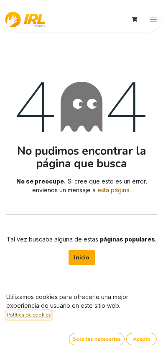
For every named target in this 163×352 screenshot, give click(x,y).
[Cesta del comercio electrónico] (134, 19)
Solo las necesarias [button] (97, 339)
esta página (113, 190)
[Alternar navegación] (153, 19)
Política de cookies (29, 315)
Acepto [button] (141, 339)
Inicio (81, 257)
